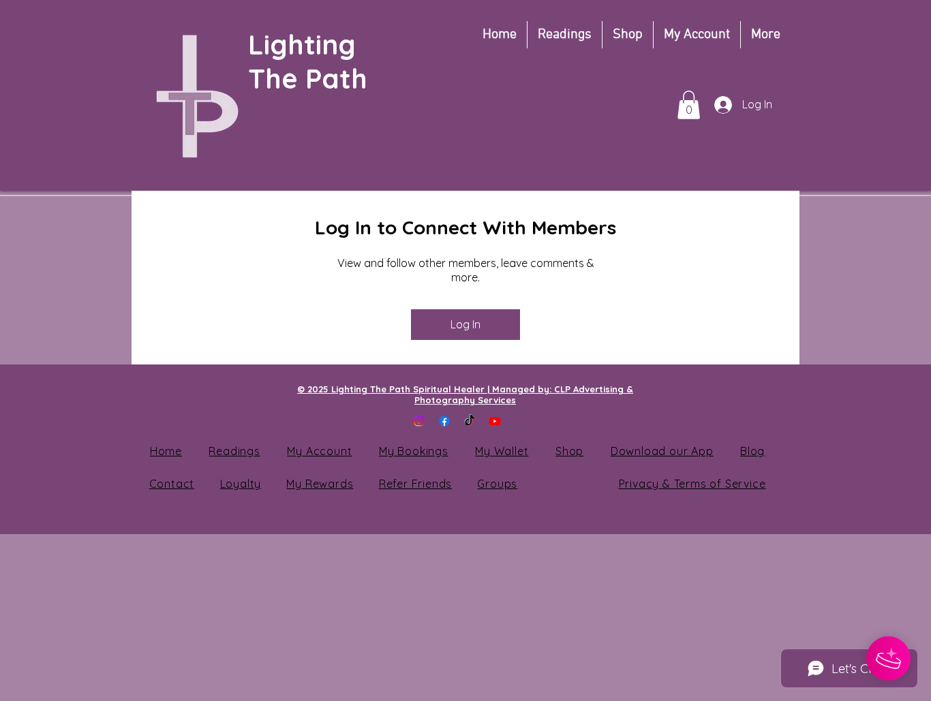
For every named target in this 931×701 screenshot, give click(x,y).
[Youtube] (495, 421)
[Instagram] (419, 421)
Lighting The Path (311, 61)
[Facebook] (444, 421)
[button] (689, 105)
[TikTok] (469, 421)
